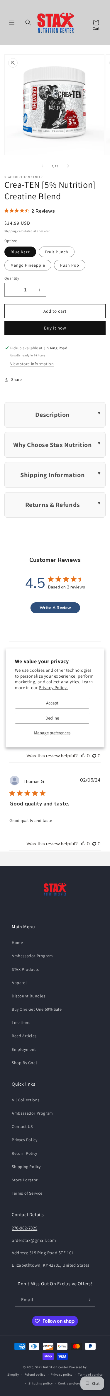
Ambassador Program (32, 955)
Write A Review (55, 608)
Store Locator (25, 1180)
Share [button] (16, 379)
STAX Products (25, 969)
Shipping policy (40, 1383)
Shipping (10, 231)
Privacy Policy (24, 1139)
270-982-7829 (24, 1228)
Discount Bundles (28, 996)
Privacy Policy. (53, 687)
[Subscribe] (88, 1300)
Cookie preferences (72, 1383)
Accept (52, 703)
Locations (21, 1022)
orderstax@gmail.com (34, 1240)
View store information (32, 363)
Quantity (11, 278)
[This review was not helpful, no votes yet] (94, 756)
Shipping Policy (26, 1166)
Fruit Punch (56, 252)
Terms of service (90, 1374)
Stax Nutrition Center (52, 1367)
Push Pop (69, 265)
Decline (52, 718)
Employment (24, 1049)
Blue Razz (20, 252)
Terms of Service (27, 1193)
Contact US (22, 1126)
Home (17, 942)
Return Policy (24, 1153)
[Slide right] (68, 165)
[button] (11, 22)
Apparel (19, 982)
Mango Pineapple (28, 265)
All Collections (26, 1100)
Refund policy (35, 1374)
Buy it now (55, 328)
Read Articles (24, 1035)
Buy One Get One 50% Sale (37, 1009)
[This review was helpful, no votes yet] (83, 756)
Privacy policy (61, 1374)
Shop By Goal (24, 1062)
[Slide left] (42, 165)
